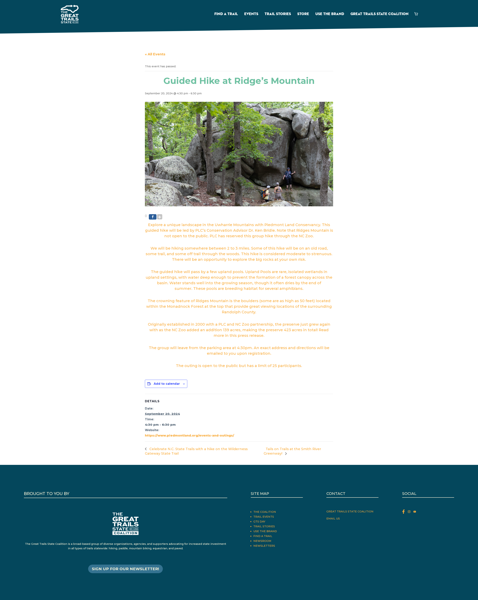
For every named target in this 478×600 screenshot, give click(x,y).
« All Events (155, 54)
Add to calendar (167, 383)
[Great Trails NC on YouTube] (415, 512)
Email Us (333, 518)
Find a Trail (226, 14)
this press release (246, 335)
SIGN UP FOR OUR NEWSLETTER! (125, 569)
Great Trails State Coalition (379, 14)
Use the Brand (329, 14)
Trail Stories (278, 14)
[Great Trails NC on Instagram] (410, 512)
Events (251, 14)
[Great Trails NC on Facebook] (405, 512)
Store (303, 14)
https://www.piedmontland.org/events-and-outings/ (189, 435)
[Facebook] (152, 217)
